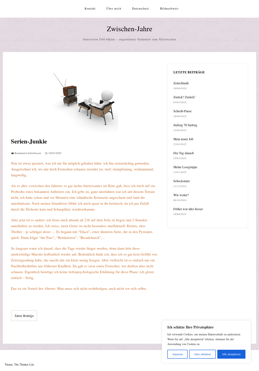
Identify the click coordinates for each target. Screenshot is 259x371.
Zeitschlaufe (181, 83)
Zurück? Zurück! (184, 97)
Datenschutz (140, 8)
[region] (206, 341)
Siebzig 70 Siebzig (185, 125)
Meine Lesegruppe (185, 167)
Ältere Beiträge (24, 315)
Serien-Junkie (29, 141)
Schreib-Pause (182, 111)
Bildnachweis (169, 8)
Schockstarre (181, 181)
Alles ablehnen (202, 354)
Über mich (113, 8)
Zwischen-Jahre (129, 28)
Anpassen (177, 354)
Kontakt (90, 8)
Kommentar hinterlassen (28, 153)
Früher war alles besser (188, 209)
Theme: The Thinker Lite (19, 364)
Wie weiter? (181, 195)
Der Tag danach (183, 153)
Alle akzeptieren (231, 354)
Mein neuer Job (183, 139)
